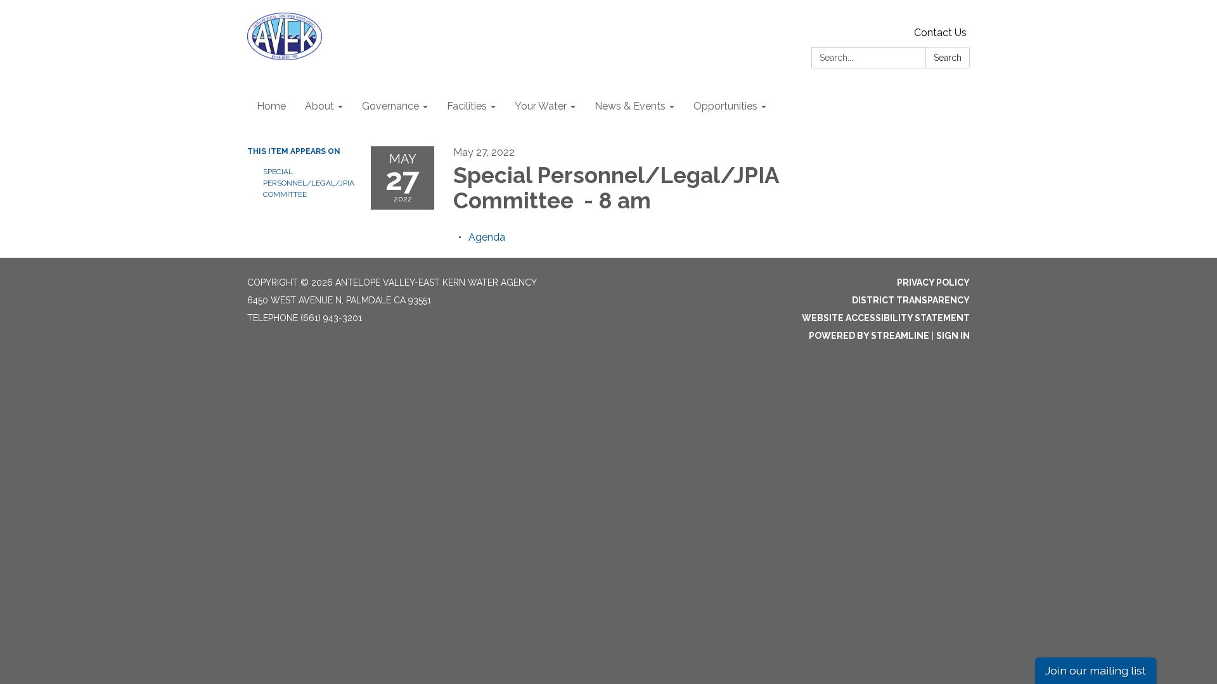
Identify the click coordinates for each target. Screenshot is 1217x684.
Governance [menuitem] (390, 106)
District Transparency (911, 300)
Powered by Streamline (869, 336)
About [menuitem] (319, 106)
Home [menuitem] (271, 106)
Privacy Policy (933, 282)
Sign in (953, 336)
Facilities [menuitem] (467, 106)
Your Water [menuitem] (541, 106)
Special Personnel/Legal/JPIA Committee (307, 183)
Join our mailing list (1095, 670)
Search (948, 58)
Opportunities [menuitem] (725, 106)
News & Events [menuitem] (630, 106)
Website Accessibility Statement (886, 318)
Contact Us (940, 33)
